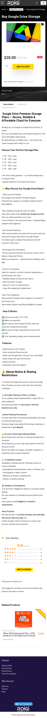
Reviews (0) (22, 104)
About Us (5, 686)
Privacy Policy (7, 668)
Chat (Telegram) (24, 704)
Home (4, 9)
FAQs (3, 692)
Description (8, 104)
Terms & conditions (9, 674)
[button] (42, 24)
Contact (5, 689)
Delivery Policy (7, 665)
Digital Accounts (16, 9)
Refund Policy (7, 671)
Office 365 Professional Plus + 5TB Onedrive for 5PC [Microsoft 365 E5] (19, 634)
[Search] (36, 3)
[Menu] (2, 3)
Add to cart (23, 67)
